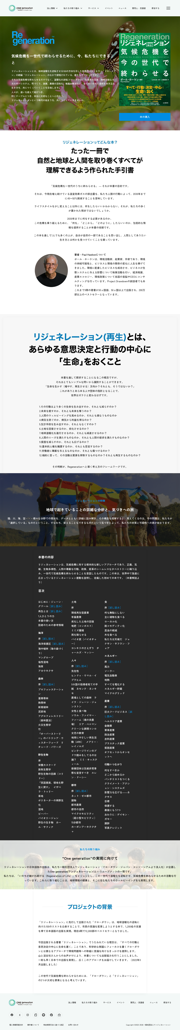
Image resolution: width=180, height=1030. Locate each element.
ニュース (122, 8)
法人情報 (51, 8)
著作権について (33, 1025)
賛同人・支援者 (139, 8)
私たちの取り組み (71, 8)
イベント (109, 8)
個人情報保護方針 (16, 1025)
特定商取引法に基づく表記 (53, 1025)
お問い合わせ (73, 1025)
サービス (92, 8)
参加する (155, 8)
